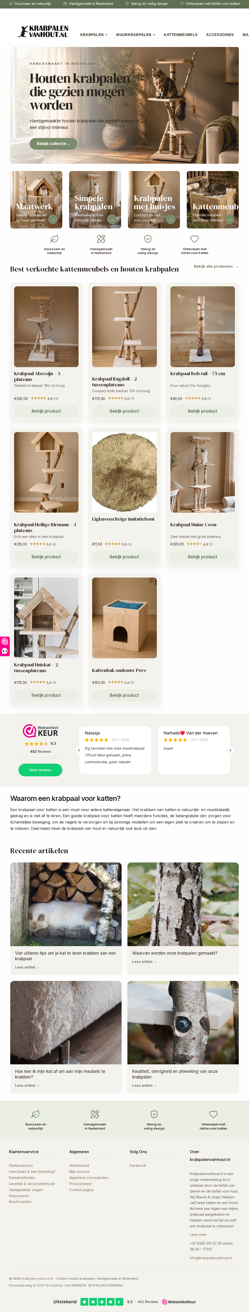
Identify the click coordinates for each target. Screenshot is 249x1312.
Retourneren (19, 1196)
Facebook (138, 1165)
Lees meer (198, 1234)
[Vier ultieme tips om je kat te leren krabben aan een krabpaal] (66, 918)
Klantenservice (21, 1165)
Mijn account (79, 1171)
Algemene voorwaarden (88, 1178)
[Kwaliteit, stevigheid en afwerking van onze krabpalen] (183, 1037)
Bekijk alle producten (213, 266)
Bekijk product (46, 411)
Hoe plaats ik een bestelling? (32, 1171)
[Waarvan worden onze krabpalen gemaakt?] (183, 918)
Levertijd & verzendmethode (32, 1184)
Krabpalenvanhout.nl (37, 1278)
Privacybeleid (80, 1184)
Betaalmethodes (22, 1178)
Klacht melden (20, 1202)
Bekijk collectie (53, 143)
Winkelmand (79, 1165)
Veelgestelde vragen (26, 1190)
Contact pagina (81, 1190)
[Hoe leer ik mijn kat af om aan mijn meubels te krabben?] (66, 1037)
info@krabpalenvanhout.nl (211, 1258)
